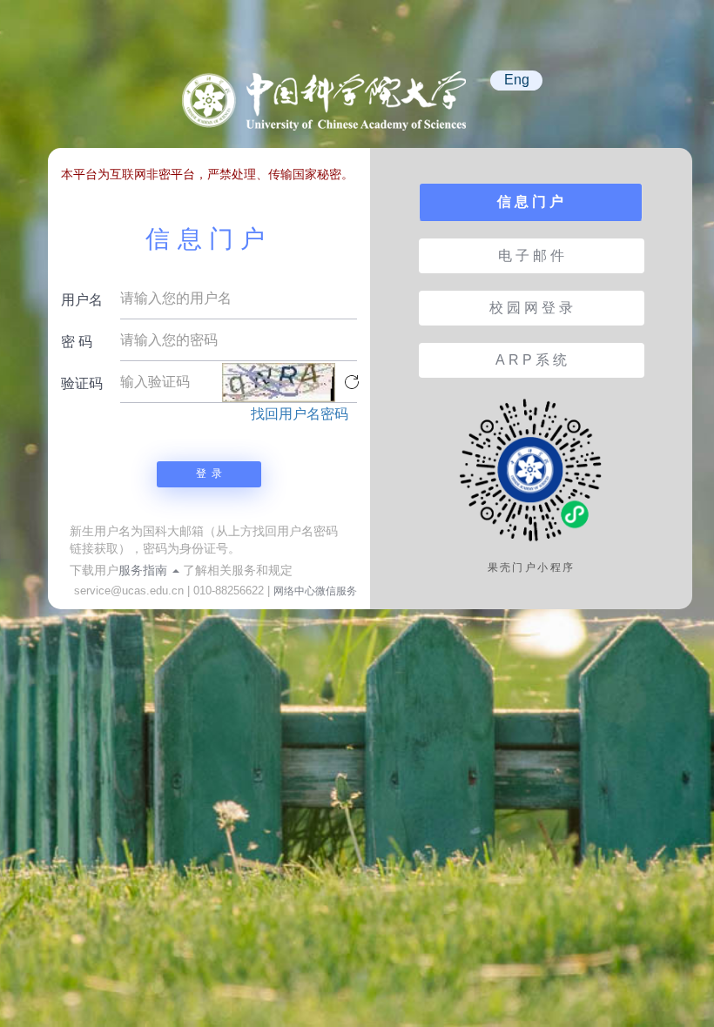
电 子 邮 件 (531, 255)
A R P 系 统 (531, 359)
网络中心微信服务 (315, 591)
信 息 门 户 (530, 201)
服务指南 (144, 570)
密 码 (76, 341)
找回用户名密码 (299, 413)
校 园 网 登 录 (531, 307)
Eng (516, 79)
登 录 (209, 473)
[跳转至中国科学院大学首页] (331, 109)
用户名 (82, 299)
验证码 (82, 383)
